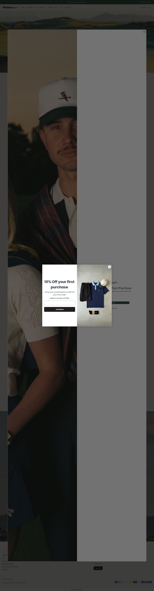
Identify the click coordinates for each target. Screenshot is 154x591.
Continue (60, 309)
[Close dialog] (109, 266)
